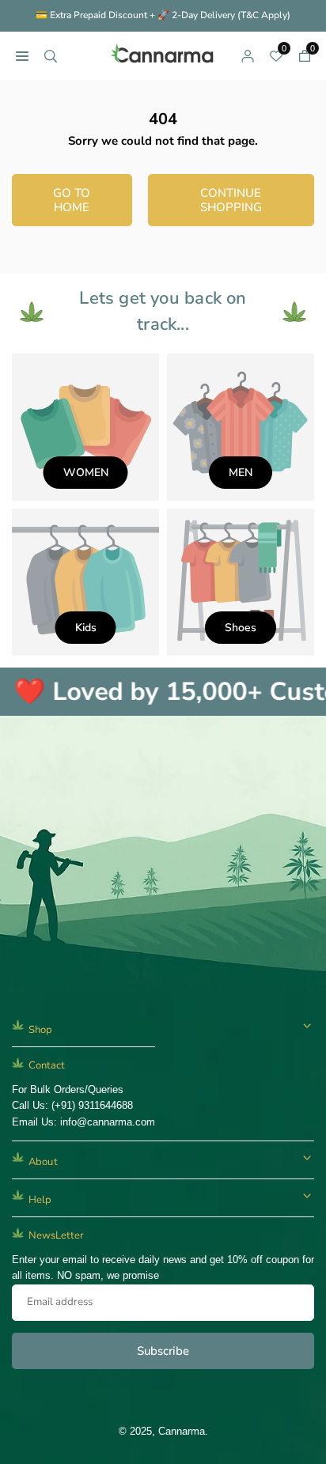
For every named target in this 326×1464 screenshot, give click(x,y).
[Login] (247, 55)
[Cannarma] (163, 54)
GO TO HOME (71, 200)
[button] (304, 55)
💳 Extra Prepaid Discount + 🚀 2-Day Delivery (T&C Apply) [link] (163, 15)
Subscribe (163, 1351)
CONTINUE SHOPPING (231, 200)
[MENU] (22, 55)
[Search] (50, 55)
